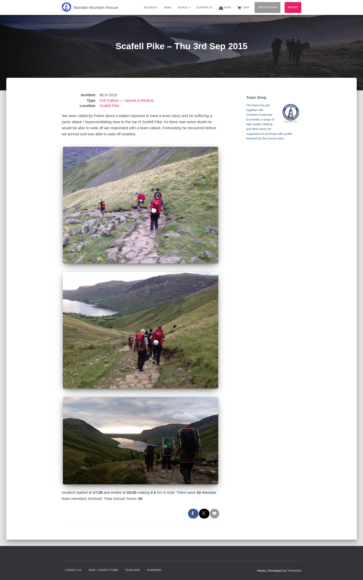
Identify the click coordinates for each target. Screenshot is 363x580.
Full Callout (109, 100)
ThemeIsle (294, 570)
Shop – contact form (103, 570)
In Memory (154, 570)
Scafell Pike (109, 106)
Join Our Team (267, 7)
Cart (245, 7)
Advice (183, 7)
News (167, 7)
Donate (293, 7)
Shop (227, 7)
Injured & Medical (139, 100)
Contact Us (73, 570)
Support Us (204, 7)
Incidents (151, 7)
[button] (189, 7)
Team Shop (132, 570)
